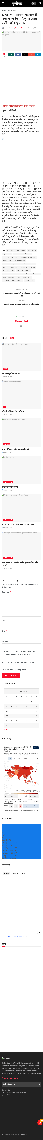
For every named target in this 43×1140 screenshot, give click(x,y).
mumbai (20, 270)
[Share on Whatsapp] (11, 54)
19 (16, 716)
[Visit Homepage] (17, 3)
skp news (6, 280)
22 (31, 716)
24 (7, 721)
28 (26, 721)
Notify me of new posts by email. (14, 670)
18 (11, 716)
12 (16, 711)
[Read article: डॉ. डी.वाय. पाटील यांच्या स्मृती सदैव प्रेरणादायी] (21, 508)
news (27, 270)
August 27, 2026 (7, 414)
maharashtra (7, 260)
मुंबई (15, 10)
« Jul (6, 729)
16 (36, 711)
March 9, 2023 (32, 28)
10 (7, 711)
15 (31, 711)
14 (26, 711)
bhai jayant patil (13, 250)
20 (21, 716)
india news (32, 250)
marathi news (20, 260)
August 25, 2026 (7, 490)
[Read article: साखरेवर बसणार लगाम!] (21, 470)
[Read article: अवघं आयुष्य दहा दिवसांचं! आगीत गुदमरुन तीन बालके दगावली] (21, 546)
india (23, 250)
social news (29, 280)
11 (11, 711)
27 (21, 721)
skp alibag (27, 277)
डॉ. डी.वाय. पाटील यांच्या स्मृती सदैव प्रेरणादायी (18, 524)
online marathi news (32, 274)
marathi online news (27, 267)
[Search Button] (40, 3)
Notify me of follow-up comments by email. (18, 662)
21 (26, 716)
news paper (18, 274)
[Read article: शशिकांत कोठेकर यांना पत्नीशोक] (21, 394)
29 (31, 721)
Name (5, 621)
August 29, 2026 (7, 376)
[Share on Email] (31, 54)
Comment (6, 592)
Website (5, 641)
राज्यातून (10, 10)
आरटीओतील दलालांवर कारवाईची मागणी (15, 449)
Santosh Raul (20, 28)
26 (16, 721)
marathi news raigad (27, 264)
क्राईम (5, 369)
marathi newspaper (10, 267)
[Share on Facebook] (18, 54)
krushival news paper (28, 257)
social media (17, 280)
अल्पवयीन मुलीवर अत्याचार (11, 373)
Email (4, 631)
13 (21, 711)
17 (7, 716)
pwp (4, 277)
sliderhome (8, 482)
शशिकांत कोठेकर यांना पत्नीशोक (13, 411)
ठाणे (5, 406)
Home (4, 10)
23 (36, 716)
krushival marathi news (22, 254)
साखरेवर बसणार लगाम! (10, 487)
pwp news (11, 277)
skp (19, 277)
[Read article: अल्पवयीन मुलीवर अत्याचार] (21, 357)
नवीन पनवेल (7, 444)
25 (11, 721)
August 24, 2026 (7, 568)
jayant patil (7, 254)
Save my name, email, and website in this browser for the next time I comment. (19, 653)
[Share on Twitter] (25, 54)
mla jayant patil (8, 270)
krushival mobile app (10, 257)
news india (7, 274)
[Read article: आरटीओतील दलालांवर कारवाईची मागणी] (21, 432)
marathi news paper (10, 264)
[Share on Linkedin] (38, 54)
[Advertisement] (21, 80)
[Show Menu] (3, 3)
